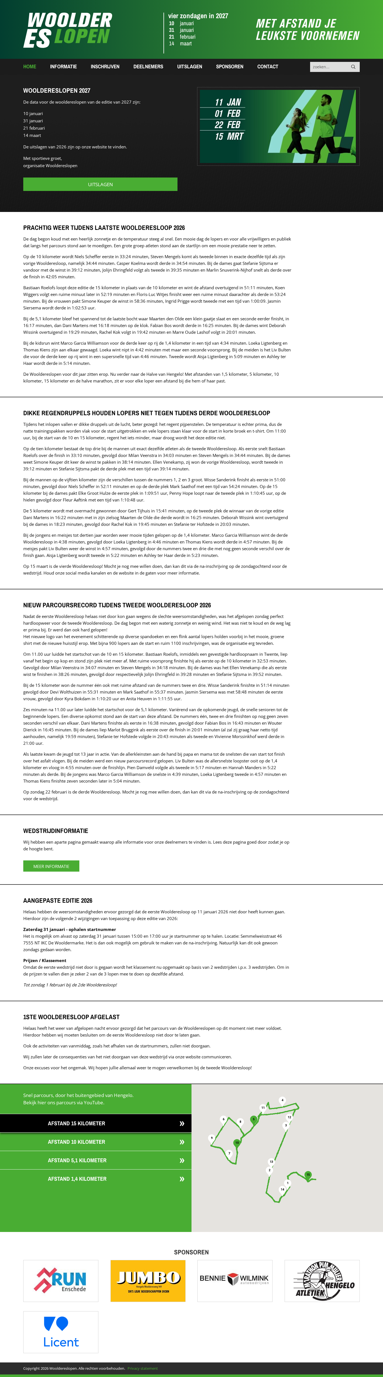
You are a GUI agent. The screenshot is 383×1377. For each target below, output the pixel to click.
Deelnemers (148, 66)
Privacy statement (143, 1368)
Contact (267, 66)
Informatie (63, 66)
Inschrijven (105, 66)
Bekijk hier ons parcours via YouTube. (63, 1102)
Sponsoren (229, 66)
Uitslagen (189, 66)
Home (29, 66)
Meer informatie (51, 866)
